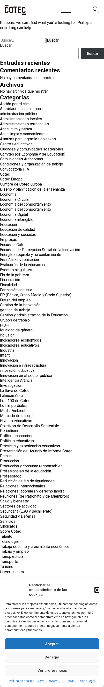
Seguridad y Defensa (17, 516)
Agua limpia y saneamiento (22, 134)
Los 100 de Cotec (15, 401)
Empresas (8, 240)
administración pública (18, 114)
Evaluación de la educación (22, 265)
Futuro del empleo (15, 300)
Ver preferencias (52, 670)
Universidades (12, 572)
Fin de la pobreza (14, 275)
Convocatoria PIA (14, 169)
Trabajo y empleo (14, 551)
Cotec (5, 174)
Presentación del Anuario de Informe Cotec (36, 451)
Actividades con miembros (22, 109)
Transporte (9, 562)
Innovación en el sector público (26, 376)
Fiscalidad (8, 285)
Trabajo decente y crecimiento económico (34, 547)
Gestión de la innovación (20, 305)
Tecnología (9, 542)
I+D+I (4, 325)
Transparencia (11, 557)
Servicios (7, 521)
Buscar (6, 45)
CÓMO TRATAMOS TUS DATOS (57, 681)
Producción (9, 461)
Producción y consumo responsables (31, 466)
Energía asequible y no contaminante (30, 255)
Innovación (9, 360)
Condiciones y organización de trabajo (31, 164)
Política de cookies (21, 681)
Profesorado (11, 476)
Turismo (6, 567)
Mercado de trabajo (16, 416)
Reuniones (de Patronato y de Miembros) (34, 496)
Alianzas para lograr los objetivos (28, 139)
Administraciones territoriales (24, 124)
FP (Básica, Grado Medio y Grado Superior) (35, 295)
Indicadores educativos (19, 345)
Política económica (16, 436)
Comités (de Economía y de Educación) (32, 154)
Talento (6, 536)
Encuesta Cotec (13, 245)
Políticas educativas (17, 441)
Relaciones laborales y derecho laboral (32, 491)
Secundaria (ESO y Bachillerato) (26, 511)
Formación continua (16, 290)
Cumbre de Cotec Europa (21, 184)
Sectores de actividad (18, 506)
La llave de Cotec (14, 391)
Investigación (11, 385)
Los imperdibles (13, 406)
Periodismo (9, 431)
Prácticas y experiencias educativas (30, 446)
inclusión (7, 335)
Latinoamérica (11, 396)
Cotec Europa (11, 179)
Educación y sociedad (18, 235)
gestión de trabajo (15, 310)
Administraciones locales (21, 119)
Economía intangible (16, 220)
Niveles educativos (16, 421)
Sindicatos (8, 526)
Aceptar (52, 644)
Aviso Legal (87, 681)
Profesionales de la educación (25, 471)
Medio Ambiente (14, 411)
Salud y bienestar (14, 501)
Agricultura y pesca (16, 129)
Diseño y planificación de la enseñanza (32, 189)
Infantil (5, 355)
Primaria (7, 456)
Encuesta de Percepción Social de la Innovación (40, 250)
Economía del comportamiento (25, 204)
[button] (96, 590)
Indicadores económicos (20, 340)
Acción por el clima (15, 104)
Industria (7, 350)
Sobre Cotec (10, 531)
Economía (8, 194)
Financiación (10, 280)
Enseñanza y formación (19, 260)
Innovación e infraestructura (23, 365)
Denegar (52, 657)
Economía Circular (15, 199)
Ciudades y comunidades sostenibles (31, 149)
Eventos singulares (16, 270)
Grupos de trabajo (15, 320)
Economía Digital (14, 214)
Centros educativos (16, 144)
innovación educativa (17, 370)
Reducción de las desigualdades (27, 481)
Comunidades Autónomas (21, 159)
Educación (8, 225)
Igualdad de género (16, 330)
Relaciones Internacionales (22, 486)
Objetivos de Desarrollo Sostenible (29, 426)
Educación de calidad (17, 229)
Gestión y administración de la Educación (34, 315)
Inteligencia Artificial (16, 380)
